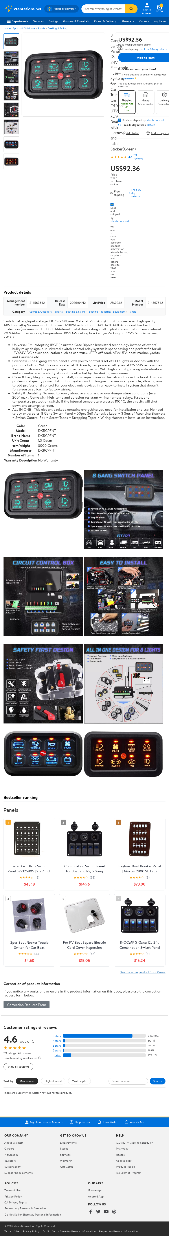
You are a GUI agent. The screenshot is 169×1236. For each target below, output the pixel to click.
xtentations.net (119, 221)
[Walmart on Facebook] (90, 1212)
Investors (10, 1161)
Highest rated (53, 1081)
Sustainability (12, 1166)
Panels (132, 311)
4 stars (57, 1040)
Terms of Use (12, 1190)
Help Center (82, 1122)
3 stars (57, 1045)
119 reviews (138, 157)
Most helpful (79, 1081)
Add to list (132, 133)
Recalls (120, 1155)
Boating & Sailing (57, 28)
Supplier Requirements (18, 1173)
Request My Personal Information (25, 1208)
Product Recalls (125, 1166)
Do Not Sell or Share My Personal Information (32, 1214)
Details (151, 124)
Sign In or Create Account (46, 1122)
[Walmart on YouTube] (106, 1212)
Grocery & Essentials (76, 21)
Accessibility (124, 1161)
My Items (160, 21)
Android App (96, 1196)
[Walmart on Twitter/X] (98, 1212)
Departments (19, 21)
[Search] (131, 8)
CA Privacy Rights (15, 1202)
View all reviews (18, 1067)
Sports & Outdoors (24, 28)
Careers (144, 21)
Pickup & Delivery (105, 21)
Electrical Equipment (113, 311)
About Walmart (13, 1142)
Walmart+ (66, 1161)
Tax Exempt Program (128, 1173)
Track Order (110, 1122)
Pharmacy (127, 21)
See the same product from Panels (142, 972)
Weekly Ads (137, 1122)
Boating (93, 311)
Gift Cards (66, 1166)
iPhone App (95, 1190)
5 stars (57, 1036)
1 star (58, 1055)
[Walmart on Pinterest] (114, 1212)
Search (157, 1081)
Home (7, 28)
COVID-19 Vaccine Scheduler (134, 1142)
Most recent (27, 1081)
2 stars (57, 1050)
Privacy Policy (13, 1196)
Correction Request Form (26, 1004)
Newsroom (11, 1155)
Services (38, 21)
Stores (64, 1148)
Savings (53, 21)
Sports (41, 28)
